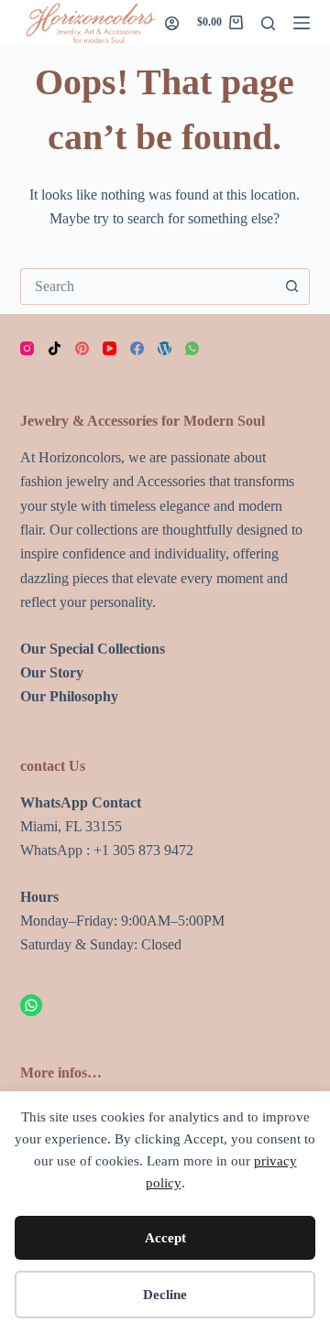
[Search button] (291, 286)
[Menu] (301, 23)
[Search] (268, 23)
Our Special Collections (92, 648)
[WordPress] (164, 348)
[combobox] (148, 286)
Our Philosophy (69, 696)
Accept (165, 1237)
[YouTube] (109, 348)
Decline (165, 1294)
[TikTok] (54, 348)
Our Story (51, 672)
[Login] (172, 23)
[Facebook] (137, 348)
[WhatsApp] (192, 348)
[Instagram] (27, 348)
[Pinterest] (82, 348)
